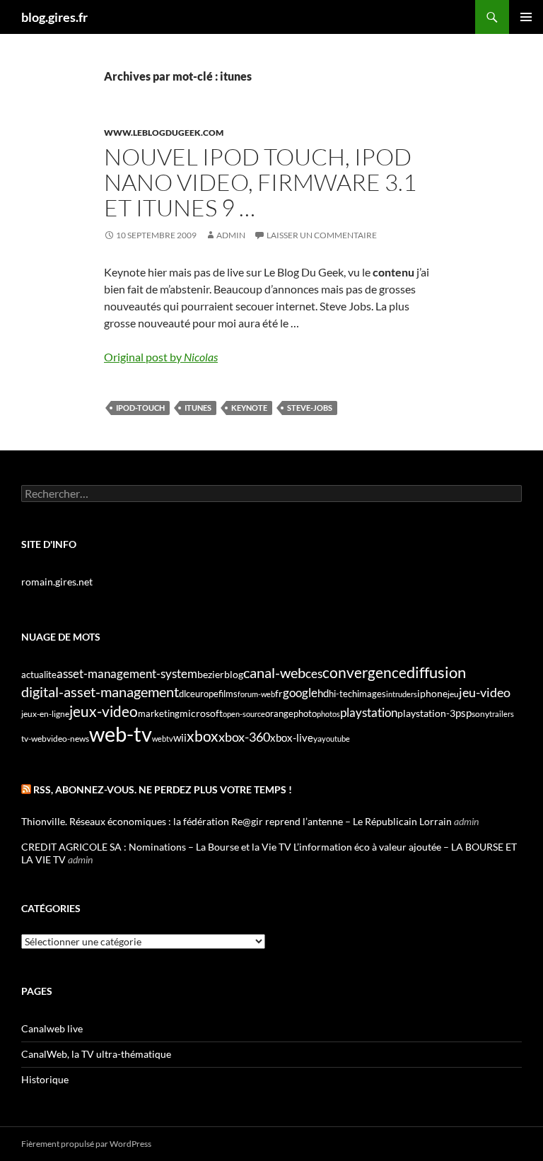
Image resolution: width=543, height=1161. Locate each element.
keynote (249, 407)
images (371, 694)
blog (233, 674)
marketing (159, 713)
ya (317, 738)
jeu (453, 694)
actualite (39, 674)
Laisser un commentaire (322, 235)
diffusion (436, 672)
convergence (364, 672)
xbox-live (291, 737)
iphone (432, 693)
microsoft (201, 713)
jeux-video (103, 711)
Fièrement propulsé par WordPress (86, 1143)
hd (323, 693)
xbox (202, 736)
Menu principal (526, 17)
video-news (68, 738)
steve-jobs (309, 407)
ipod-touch (140, 407)
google (300, 692)
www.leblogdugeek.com (163, 132)
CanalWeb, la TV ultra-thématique (96, 1054)
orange (279, 713)
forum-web (256, 694)
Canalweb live (52, 1028)
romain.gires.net (57, 582)
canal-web (274, 672)
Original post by (161, 356)
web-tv (120, 733)
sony (480, 713)
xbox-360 (244, 737)
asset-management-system (127, 673)
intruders (401, 694)
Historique (45, 1079)
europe (204, 693)
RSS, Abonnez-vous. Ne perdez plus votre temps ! (162, 789)
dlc (184, 693)
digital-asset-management (100, 691)
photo (305, 713)
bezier (210, 674)
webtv (162, 738)
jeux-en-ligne (45, 713)
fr (279, 693)
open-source (244, 713)
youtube (336, 738)
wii (180, 737)
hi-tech (343, 694)
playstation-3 (426, 713)
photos (328, 713)
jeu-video (484, 692)
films (228, 693)
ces (313, 673)
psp (463, 713)
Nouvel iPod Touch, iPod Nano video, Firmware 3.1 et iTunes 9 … (260, 182)
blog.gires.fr (54, 17)
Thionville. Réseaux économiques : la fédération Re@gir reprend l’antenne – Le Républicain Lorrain (236, 821)
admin (230, 235)
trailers (501, 713)
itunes (198, 407)
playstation (368, 713)
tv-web (34, 738)
